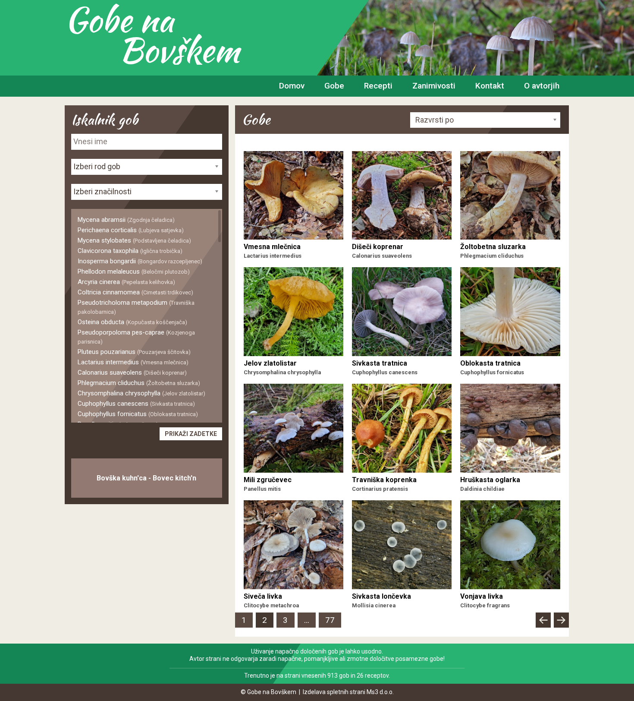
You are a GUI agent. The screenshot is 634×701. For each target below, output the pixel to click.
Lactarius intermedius (133, 362)
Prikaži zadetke (191, 433)
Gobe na (152, 34)
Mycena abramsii (126, 220)
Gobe (334, 86)
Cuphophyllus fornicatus (138, 414)
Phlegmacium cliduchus (139, 383)
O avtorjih (541, 86)
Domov (291, 86)
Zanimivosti (433, 86)
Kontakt (489, 86)
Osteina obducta (132, 322)
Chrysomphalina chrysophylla (141, 393)
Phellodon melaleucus (134, 271)
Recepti (378, 86)
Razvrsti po (434, 119)
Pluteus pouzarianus (134, 352)
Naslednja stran (561, 627)
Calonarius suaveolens (132, 372)
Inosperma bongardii (140, 261)
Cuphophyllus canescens (136, 403)
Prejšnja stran (543, 627)
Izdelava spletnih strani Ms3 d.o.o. (348, 691)
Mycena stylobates (134, 240)
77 (333, 620)
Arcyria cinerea (126, 282)
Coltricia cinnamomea (135, 292)
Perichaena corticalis (131, 230)
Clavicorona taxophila (130, 251)
